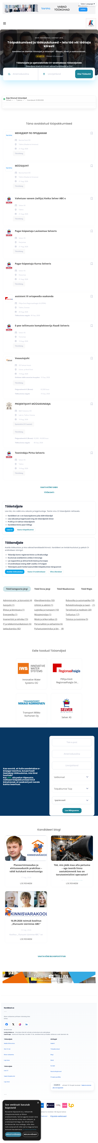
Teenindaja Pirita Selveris (30, 452)
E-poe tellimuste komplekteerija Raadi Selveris (42, 325)
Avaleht (53, 1043)
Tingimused (44, 1116)
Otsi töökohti (84, 74)
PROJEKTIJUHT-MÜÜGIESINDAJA (33, 403)
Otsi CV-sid (7, 1049)
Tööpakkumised (55, 1049)
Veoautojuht (22, 358)
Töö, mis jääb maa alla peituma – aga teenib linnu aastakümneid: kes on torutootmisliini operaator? (72, 869)
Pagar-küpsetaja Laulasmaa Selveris (36, 231)
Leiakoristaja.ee (9, 1032)
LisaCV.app (7, 1034)
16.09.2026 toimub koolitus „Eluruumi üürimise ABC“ (26, 922)
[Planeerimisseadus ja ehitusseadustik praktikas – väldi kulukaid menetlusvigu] (26, 848)
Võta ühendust (56, 572)
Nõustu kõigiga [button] (13, 1134)
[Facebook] (6, 1024)
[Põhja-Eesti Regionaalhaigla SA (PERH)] (66, 673)
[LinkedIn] (26, 1024)
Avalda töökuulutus (15, 572)
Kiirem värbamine (9, 1054)
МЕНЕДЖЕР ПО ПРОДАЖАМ (31, 133)
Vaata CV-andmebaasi (36, 572)
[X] (13, 1024)
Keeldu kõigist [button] (30, 1134)
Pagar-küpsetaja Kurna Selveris (33, 263)
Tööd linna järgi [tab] (42, 588)
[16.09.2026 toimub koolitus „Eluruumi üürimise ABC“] (26, 903)
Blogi (52, 1054)
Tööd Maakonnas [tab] (66, 588)
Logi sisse (7, 1060)
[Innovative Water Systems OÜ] (31, 673)
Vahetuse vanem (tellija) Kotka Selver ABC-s (40, 198)
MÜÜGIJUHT (22, 165)
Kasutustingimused (56, 1071)
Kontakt (53, 1066)
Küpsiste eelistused (58, 1116)
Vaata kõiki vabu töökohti (49, 488)
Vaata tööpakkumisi (25, 529)
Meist (52, 1060)
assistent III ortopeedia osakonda (34, 296)
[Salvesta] (91, 133)
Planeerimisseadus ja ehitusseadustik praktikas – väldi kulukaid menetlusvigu (26, 868)
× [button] (38, 1103)
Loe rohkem (26, 883)
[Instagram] (20, 1024)
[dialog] (22, 1120)
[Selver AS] (66, 708)
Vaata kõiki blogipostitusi (51, 956)
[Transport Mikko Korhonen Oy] (31, 708)
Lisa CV (9, 529)
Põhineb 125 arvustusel (49, 56)
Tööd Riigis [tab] (86, 588)
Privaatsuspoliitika (56, 1077)
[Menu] (4, 23)
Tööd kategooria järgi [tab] (17, 588)
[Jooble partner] (41, 1105)
